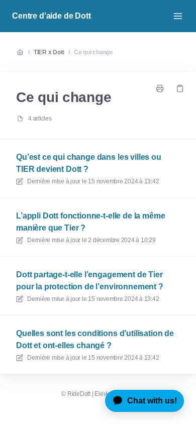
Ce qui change (93, 52)
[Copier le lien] (180, 88)
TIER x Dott (49, 52)
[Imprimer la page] (160, 88)
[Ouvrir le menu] (178, 16)
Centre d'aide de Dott (51, 16)
